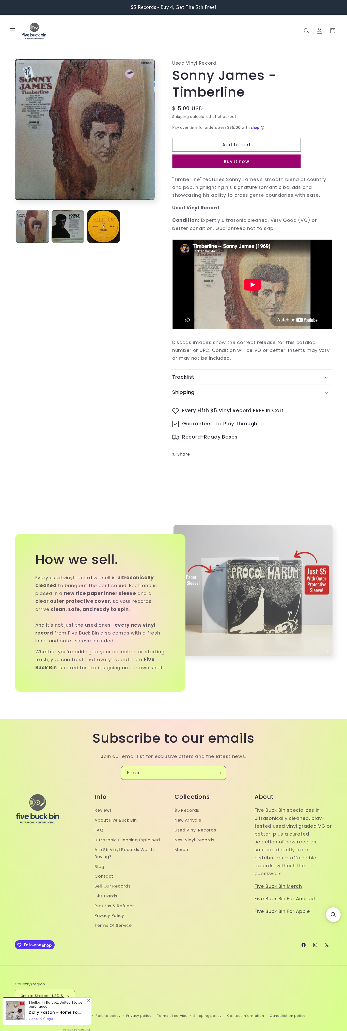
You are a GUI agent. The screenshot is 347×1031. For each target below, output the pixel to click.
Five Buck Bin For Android (285, 899)
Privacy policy (138, 1016)
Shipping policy (207, 1016)
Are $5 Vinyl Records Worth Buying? (124, 853)
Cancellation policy (287, 1016)
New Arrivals (188, 820)
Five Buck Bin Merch (278, 886)
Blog (99, 867)
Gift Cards (105, 896)
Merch (181, 850)
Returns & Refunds (114, 906)
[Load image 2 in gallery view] (68, 226)
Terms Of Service (113, 926)
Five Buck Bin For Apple (282, 911)
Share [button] (183, 454)
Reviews (103, 810)
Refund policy (108, 1016)
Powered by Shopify (72, 1016)
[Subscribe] (219, 773)
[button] (12, 30)
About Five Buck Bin (115, 820)
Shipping (180, 116)
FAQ (98, 830)
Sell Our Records (112, 886)
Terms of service (172, 1016)
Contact (103, 876)
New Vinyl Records (194, 840)
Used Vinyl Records (195, 830)
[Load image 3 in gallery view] (103, 226)
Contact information (245, 1016)
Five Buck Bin (40, 1016)
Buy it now (236, 161)
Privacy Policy (109, 916)
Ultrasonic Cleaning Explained (127, 840)
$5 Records (187, 810)
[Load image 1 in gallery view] (32, 226)
